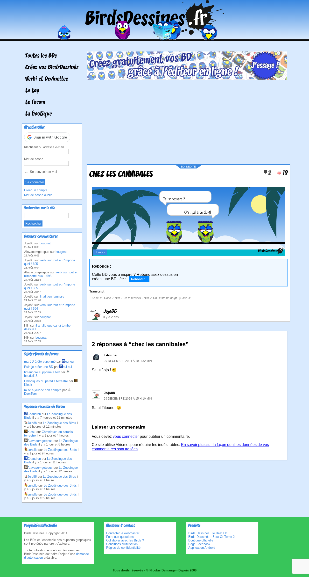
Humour (99, 252)
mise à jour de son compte (42, 390)
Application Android (201, 547)
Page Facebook (199, 544)
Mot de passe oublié (38, 195)
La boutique (38, 114)
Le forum (35, 102)
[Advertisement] (187, 120)
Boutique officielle (200, 540)
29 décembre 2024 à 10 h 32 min (128, 361)
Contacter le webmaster (122, 533)
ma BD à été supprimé (40, 361)
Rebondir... (139, 279)
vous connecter (126, 436)
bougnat (45, 243)
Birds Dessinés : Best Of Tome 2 (211, 537)
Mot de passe (33, 159)
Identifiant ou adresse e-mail (44, 147)
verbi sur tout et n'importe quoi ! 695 (50, 274)
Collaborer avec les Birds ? (125, 540)
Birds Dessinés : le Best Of (207, 533)
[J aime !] (279, 173)
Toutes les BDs (41, 56)
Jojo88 (110, 311)
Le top (32, 91)
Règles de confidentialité (123, 547)
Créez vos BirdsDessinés (51, 67)
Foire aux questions (120, 537)
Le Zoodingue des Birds (59, 423)
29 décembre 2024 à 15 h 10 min (128, 398)
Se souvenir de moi (43, 172)
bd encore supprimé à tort (42, 372)
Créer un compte (35, 190)
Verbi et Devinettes (46, 79)
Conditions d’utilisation (122, 544)
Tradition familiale (52, 296)
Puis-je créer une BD (38, 367)
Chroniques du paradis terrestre (46, 381)
